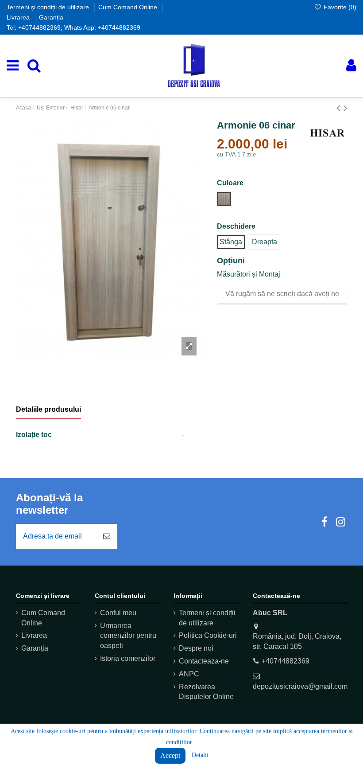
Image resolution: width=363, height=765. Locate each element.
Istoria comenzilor (127, 658)
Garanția (52, 17)
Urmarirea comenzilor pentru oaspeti (128, 635)
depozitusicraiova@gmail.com (300, 686)
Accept (170, 755)
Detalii (200, 755)
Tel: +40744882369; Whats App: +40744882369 (73, 27)
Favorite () (339, 7)
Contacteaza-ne (204, 661)
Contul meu (118, 613)
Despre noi (196, 648)
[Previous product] (340, 108)
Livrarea (19, 17)
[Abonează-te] (106, 536)
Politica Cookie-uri (208, 635)
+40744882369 (285, 661)
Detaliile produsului (48, 409)
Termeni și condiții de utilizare (49, 7)
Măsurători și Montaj (248, 274)
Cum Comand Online (128, 7)
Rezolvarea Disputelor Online (206, 691)
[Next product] (346, 108)
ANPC (189, 674)
